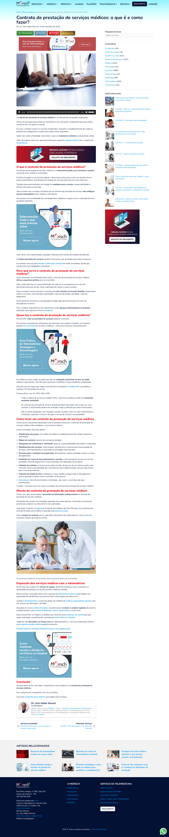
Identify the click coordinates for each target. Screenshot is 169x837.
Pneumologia (110, 74)
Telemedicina (110, 81)
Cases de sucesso (112, 52)
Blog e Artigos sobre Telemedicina (114, 799)
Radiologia (109, 77)
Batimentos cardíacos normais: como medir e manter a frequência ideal (132, 200)
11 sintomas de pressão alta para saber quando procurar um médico (130, 132)
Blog (25, 12)
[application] (56, 112)
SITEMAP (71, 802)
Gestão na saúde (112, 55)
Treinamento (110, 85)
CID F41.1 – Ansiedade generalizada (129, 143)
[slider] (91, 112)
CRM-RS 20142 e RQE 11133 (29, 816)
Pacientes (109, 70)
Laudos (79, 4)
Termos (104, 829)
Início (18, 12)
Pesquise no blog (113, 32)
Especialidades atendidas (111, 791)
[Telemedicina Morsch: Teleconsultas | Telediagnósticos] (23, 4)
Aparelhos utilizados (109, 795)
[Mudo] (86, 112)
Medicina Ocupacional (114, 59)
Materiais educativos (109, 802)
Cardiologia (110, 48)
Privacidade (95, 829)
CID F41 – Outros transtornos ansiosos (129, 154)
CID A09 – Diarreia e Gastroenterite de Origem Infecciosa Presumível (132, 110)
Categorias (110, 44)
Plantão (91, 4)
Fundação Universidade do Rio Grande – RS (62, 709)
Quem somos (72, 788)
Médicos (32, 12)
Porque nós (72, 791)
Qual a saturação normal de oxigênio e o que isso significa (132, 177)
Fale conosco (72, 799)
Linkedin (41, 714)
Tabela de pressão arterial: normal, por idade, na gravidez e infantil (132, 99)
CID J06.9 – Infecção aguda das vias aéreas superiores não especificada (131, 166)
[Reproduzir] (19, 112)
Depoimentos (72, 795)
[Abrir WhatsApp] (163, 831)
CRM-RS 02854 (23, 808)
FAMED (51, 708)
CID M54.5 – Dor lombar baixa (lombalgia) (131, 120)
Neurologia (109, 66)
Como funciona (106, 788)
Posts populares (113, 94)
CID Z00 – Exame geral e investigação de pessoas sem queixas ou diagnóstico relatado (132, 188)
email (36, 800)
